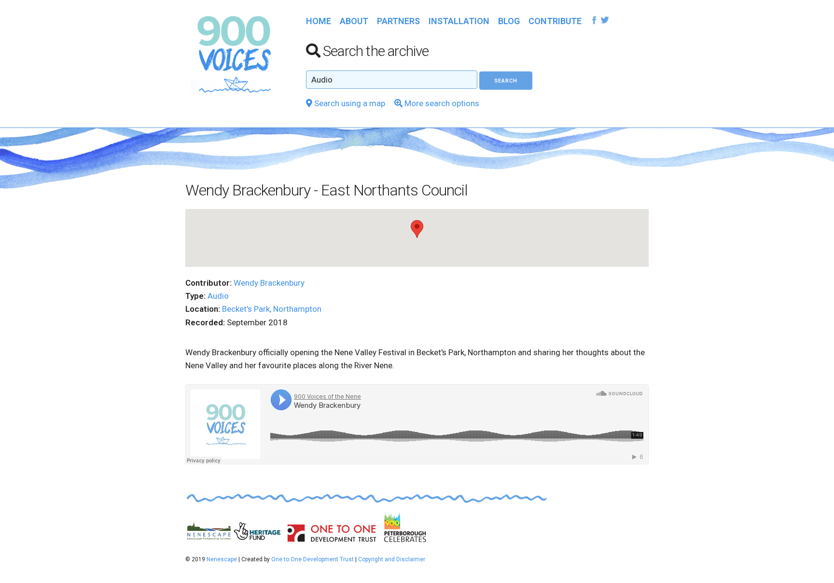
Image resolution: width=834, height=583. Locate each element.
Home (318, 21)
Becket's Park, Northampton (271, 309)
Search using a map (348, 103)
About (354, 21)
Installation (459, 21)
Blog (509, 21)
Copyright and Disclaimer (391, 559)
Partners (398, 21)
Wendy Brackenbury (269, 283)
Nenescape (222, 559)
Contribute (555, 21)
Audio (218, 296)
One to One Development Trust (312, 559)
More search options (441, 103)
